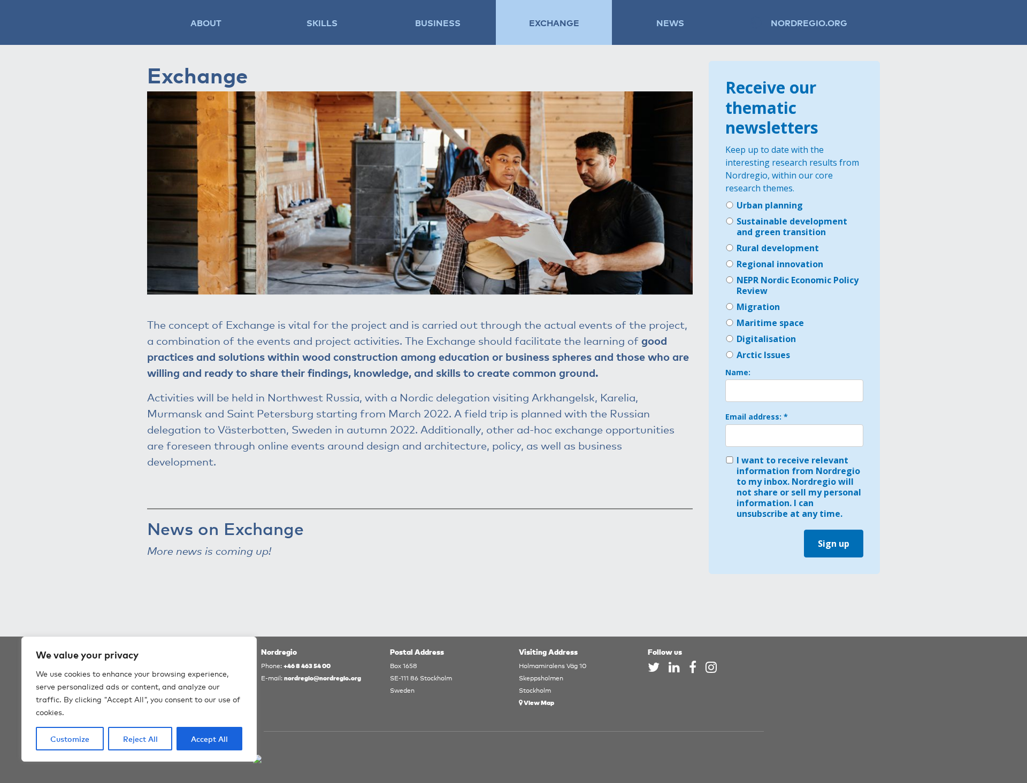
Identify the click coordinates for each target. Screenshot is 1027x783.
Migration (758, 306)
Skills (322, 22)
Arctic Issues (763, 355)
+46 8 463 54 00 (307, 665)
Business (438, 22)
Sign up (833, 543)
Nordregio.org (809, 22)
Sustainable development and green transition (792, 226)
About (205, 22)
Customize (69, 738)
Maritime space (770, 322)
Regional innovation (780, 264)
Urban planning (770, 205)
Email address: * (756, 417)
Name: (737, 372)
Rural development (778, 248)
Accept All (209, 738)
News (670, 22)
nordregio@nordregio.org (322, 677)
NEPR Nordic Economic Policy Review (798, 285)
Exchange (554, 22)
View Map (538, 702)
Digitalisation (766, 339)
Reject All (140, 738)
